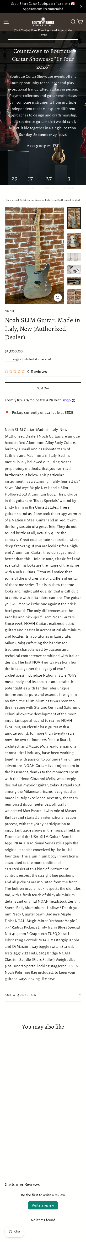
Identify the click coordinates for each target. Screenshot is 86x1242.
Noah (10, 310)
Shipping (11, 359)
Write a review (43, 1205)
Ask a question (21, 995)
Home (8, 200)
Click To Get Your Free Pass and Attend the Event (43, 32)
